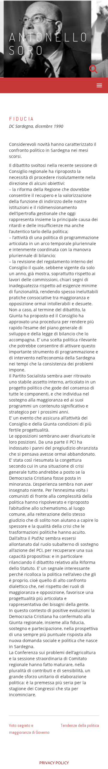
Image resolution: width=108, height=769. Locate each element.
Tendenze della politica (80, 725)
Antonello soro (49, 43)
